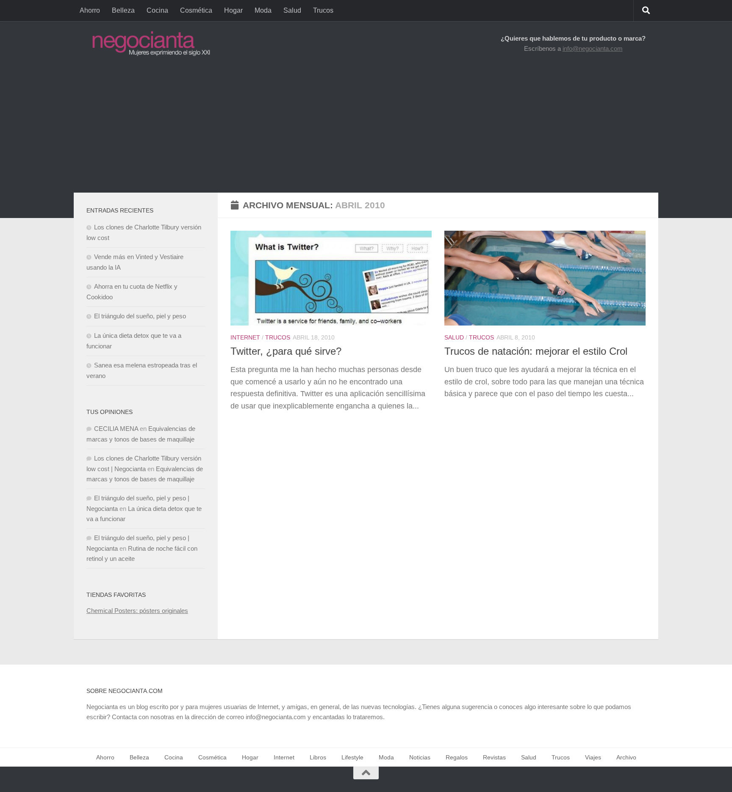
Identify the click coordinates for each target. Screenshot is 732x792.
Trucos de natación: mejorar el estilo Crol (535, 351)
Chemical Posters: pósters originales (137, 610)
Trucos (323, 10)
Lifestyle (352, 757)
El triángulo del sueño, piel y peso (140, 316)
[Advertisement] (366, 129)
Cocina (157, 10)
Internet (245, 337)
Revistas (494, 757)
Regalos (457, 757)
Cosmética (196, 10)
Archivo (626, 757)
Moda (263, 10)
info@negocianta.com (593, 48)
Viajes (593, 757)
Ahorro (90, 10)
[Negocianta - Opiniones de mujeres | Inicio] (148, 43)
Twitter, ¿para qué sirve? (285, 351)
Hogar (233, 10)
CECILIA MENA (116, 428)
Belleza (123, 10)
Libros (318, 757)
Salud (292, 10)
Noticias (419, 757)
